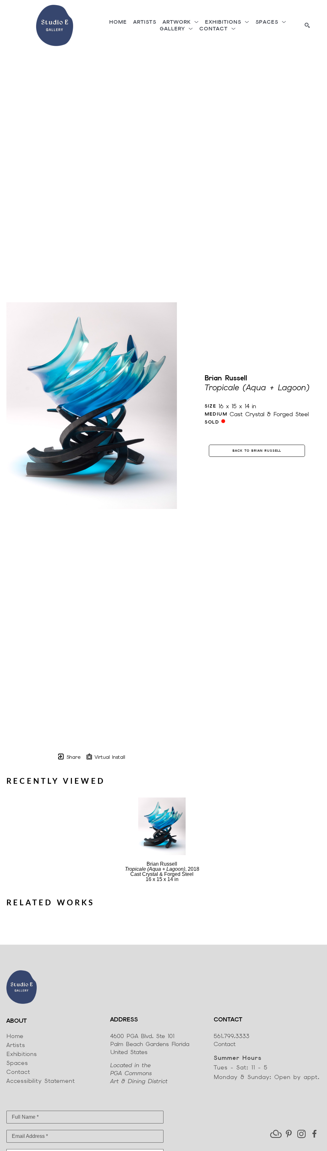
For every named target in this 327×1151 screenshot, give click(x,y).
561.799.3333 (231, 1036)
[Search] (307, 25)
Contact (225, 1044)
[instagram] (301, 1134)
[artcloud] (276, 1134)
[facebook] (314, 1134)
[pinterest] (289, 1134)
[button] (181, 22)
